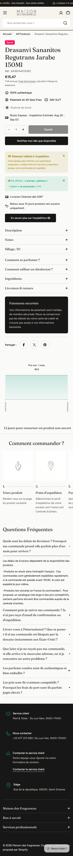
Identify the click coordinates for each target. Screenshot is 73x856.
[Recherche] (65, 23)
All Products (23, 34)
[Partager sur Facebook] (23, 345)
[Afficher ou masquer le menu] (5, 13)
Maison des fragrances (26, 845)
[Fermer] (63, 155)
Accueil (7, 34)
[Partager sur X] (34, 345)
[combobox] (36, 23)
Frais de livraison (27, 81)
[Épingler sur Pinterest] (45, 345)
